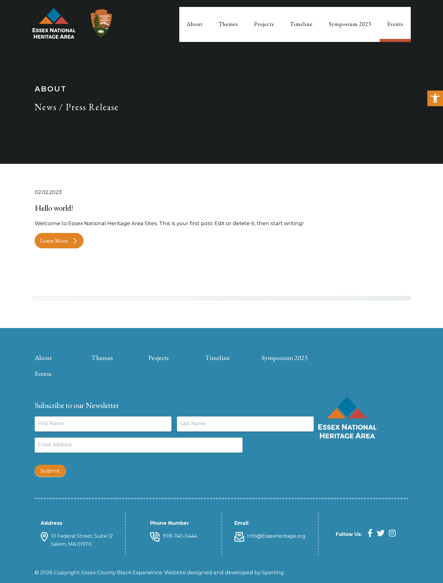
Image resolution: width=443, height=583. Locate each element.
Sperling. (273, 572)
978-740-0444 (180, 536)
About (195, 24)
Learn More (54, 240)
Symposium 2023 (350, 24)
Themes (228, 24)
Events (395, 24)
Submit (50, 471)
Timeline (301, 24)
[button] (435, 98)
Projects (264, 24)
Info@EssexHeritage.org (276, 536)
